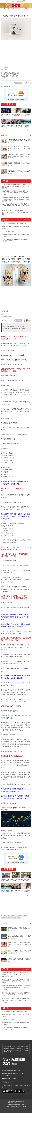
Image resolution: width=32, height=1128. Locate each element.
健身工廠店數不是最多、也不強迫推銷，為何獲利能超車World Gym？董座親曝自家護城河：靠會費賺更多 (5, 115)
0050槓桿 (13, 918)
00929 (21, 9)
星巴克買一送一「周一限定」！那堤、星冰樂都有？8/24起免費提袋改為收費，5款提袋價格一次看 (15, 994)
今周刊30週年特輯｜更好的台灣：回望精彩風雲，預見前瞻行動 (15, 240)
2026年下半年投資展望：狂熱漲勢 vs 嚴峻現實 (15, 223)
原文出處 (18, 843)
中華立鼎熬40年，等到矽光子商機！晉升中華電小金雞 (15, 227)
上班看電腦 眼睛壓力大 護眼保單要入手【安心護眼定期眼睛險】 (15, 115)
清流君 (6, 311)
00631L (20, 915)
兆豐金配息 (12, 9)
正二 (19, 918)
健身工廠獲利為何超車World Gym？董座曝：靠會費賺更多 (15, 235)
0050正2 (14, 915)
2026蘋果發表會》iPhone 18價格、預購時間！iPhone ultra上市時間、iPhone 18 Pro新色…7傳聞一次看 (15, 186)
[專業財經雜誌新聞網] (16, 5)
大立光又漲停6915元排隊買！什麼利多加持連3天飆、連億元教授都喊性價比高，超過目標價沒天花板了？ (15, 192)
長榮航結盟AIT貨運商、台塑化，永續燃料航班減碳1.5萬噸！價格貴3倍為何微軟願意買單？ (26, 115)
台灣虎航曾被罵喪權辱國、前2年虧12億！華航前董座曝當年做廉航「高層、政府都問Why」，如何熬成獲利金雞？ (16, 199)
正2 (9, 915)
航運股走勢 (26, 9)
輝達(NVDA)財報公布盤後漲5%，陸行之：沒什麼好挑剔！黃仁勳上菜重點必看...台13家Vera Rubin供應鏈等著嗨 (15, 974)
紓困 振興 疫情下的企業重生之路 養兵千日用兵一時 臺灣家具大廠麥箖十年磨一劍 (16, 126)
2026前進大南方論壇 (8, 231)
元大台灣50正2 (5, 918)
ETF (5, 313)
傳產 (5, 69)
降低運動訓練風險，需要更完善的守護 (25, 126)
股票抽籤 (17, 9)
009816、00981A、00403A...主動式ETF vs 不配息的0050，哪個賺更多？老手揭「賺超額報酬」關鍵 (15, 212)
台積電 (7, 9)
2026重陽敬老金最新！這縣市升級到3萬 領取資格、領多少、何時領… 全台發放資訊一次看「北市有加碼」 (15, 1000)
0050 (5, 915)
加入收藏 (19, 82)
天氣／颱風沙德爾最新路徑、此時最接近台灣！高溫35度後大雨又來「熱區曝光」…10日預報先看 (15, 205)
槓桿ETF (26, 915)
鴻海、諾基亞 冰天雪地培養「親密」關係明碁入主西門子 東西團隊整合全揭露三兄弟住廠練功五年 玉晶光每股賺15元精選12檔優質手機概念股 (10, 75)
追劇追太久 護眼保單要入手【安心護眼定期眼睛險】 (5, 126)
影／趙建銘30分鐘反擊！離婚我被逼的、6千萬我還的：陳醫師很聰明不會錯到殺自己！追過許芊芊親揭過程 (16, 987)
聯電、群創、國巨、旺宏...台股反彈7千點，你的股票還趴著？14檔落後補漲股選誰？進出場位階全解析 (15, 980)
